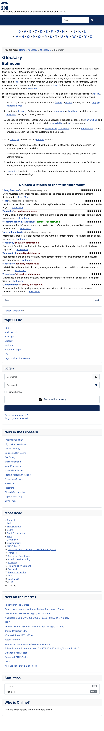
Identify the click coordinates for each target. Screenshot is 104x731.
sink (16, 81)
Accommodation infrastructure (19, 221)
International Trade (13, 232)
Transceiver (13, 552)
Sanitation (8, 211)
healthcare (73, 111)
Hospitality (8, 242)
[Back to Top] (99, 726)
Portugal (12, 569)
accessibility (56, 123)
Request (11, 520)
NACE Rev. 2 (13, 546)
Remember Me (15, 392)
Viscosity (12, 562)
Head (5, 200)
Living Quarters (11, 190)
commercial (87, 128)
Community (13, 539)
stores (53, 128)
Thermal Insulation (17, 572)
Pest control (9, 253)
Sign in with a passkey (54, 399)
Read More (23, 197)
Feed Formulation (16, 533)
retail (47, 128)
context (40, 139)
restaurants (63, 128)
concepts (14, 139)
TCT (10, 575)
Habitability (9, 263)
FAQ (6, 354)
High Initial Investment (19, 565)
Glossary (8, 340)
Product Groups (12, 349)
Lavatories (11, 171)
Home (7, 327)
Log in (52, 408)
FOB (9, 523)
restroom (33, 88)
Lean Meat (13, 579)
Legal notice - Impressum (17, 358)
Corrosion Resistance (19, 556)
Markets (8, 345)
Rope (9, 536)
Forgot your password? (16, 415)
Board (10, 530)
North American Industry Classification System (32, 549)
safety (70, 123)
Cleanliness (9, 274)
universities (91, 119)
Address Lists (11, 332)
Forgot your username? (16, 418)
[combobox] (75, 20)
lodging (96, 102)
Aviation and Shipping (19, 559)
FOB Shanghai (14, 526)
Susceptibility (14, 543)
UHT (10, 582)
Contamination (10, 284)
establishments (14, 105)
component (59, 111)
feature (58, 102)
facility (96, 93)
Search (97, 20)
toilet (55, 85)
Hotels (68, 102)
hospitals (11, 114)
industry (22, 111)
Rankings (9, 336)
